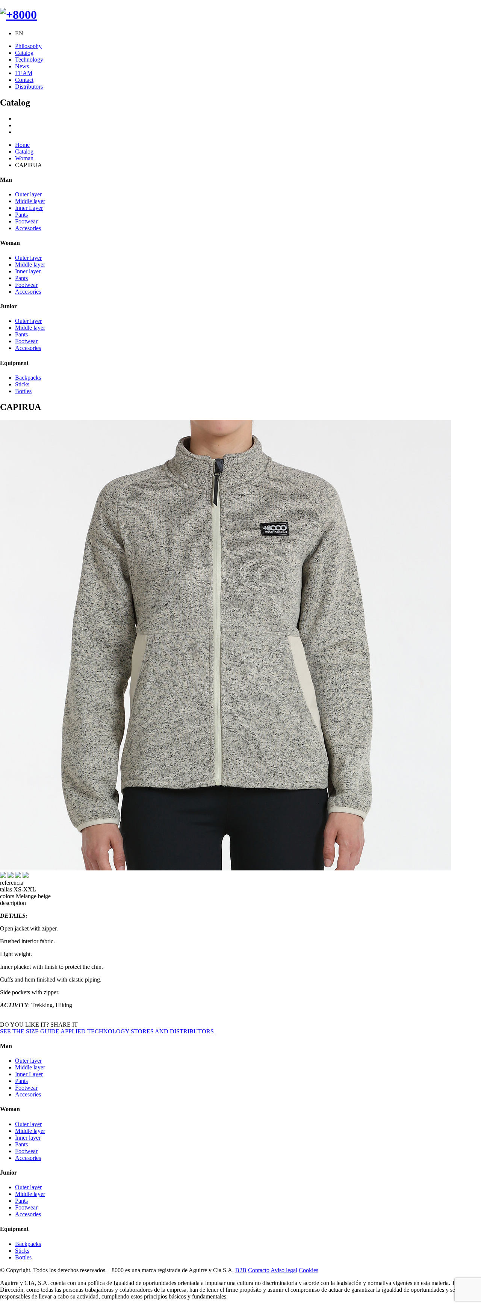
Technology (29, 59)
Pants (21, 214)
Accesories (28, 228)
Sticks (22, 384)
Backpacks (28, 377)
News (22, 66)
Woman (24, 158)
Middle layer (30, 201)
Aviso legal (284, 1270)
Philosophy (28, 46)
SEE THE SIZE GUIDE (29, 1031)
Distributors (29, 86)
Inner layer (28, 271)
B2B (241, 1270)
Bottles (23, 391)
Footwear (26, 221)
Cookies (308, 1270)
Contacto (258, 1270)
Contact (24, 80)
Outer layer (28, 194)
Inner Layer (29, 208)
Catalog (24, 53)
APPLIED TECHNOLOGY (95, 1031)
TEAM (23, 73)
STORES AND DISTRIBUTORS (172, 1031)
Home (22, 145)
